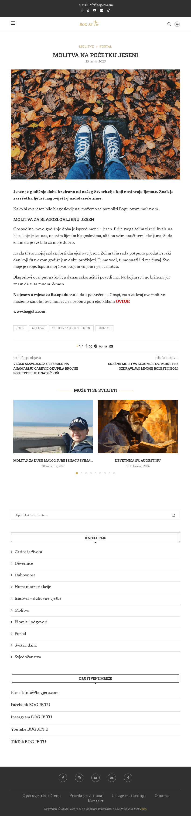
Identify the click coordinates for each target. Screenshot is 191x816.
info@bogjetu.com (41, 693)
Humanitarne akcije (33, 587)
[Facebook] (82, 10)
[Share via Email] (111, 346)
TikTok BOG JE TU (28, 742)
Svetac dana (26, 646)
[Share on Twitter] (90, 346)
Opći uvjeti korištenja (41, 796)
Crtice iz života (28, 552)
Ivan (143, 809)
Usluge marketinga (129, 796)
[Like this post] (81, 346)
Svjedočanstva (28, 657)
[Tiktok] (108, 11)
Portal (20, 634)
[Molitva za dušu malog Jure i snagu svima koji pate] (53, 426)
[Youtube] (94, 10)
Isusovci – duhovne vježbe (38, 599)
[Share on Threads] (106, 346)
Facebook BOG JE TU (30, 705)
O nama (161, 796)
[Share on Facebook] (86, 346)
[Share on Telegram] (95, 346)
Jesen (20, 328)
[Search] (169, 24)
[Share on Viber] (100, 346)
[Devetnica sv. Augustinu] (138, 426)
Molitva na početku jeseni (71, 328)
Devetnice (24, 564)
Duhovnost (25, 575)
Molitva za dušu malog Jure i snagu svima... (53, 460)
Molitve (104, 328)
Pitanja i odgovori (31, 622)
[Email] (101, 10)
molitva (38, 328)
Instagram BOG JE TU (31, 717)
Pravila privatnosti (86, 796)
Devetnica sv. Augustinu (138, 460)
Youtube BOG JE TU (29, 730)
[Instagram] (88, 10)
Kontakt (95, 801)
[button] (20, 437)
